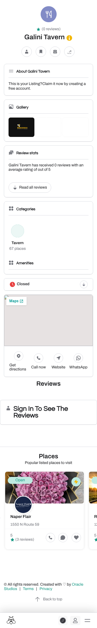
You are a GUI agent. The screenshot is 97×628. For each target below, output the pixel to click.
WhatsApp (78, 367)
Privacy (46, 589)
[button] (87, 620)
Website (58, 367)
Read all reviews (33, 187)
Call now (38, 367)
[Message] (55, 51)
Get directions (17, 367)
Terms (28, 589)
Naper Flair (20, 517)
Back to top (52, 599)
